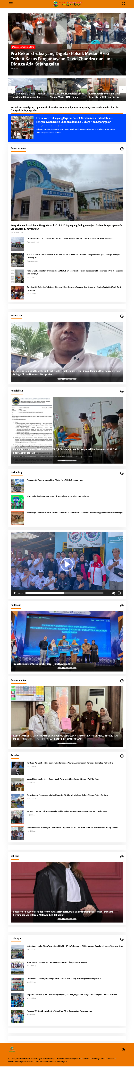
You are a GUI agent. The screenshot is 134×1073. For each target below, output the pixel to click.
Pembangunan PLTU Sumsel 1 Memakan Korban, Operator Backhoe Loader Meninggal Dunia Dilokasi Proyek (75, 513)
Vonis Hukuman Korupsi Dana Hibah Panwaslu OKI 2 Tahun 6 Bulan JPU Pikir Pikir (63, 779)
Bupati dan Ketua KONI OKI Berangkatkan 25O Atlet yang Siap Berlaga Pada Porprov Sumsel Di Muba (72, 995)
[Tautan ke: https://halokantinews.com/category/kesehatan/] (122, 316)
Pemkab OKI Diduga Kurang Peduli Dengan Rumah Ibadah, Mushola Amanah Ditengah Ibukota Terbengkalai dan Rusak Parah (63, 913)
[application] (67, 564)
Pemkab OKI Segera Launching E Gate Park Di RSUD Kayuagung (55, 480)
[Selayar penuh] (119, 593)
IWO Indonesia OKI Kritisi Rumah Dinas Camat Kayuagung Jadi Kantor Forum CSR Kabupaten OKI (70, 238)
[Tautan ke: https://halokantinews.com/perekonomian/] (122, 681)
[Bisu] (114, 593)
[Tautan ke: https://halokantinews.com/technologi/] (122, 473)
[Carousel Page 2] (63, 379)
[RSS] (124, 1049)
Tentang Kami (98, 1059)
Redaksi (110, 1059)
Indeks (86, 1059)
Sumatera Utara (27, 47)
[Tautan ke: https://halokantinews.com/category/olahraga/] (122, 939)
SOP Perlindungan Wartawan (20, 1062)
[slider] (64, 593)
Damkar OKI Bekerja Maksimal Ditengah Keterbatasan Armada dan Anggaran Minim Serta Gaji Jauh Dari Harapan (74, 288)
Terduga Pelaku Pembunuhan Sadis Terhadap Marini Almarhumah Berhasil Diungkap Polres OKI (70, 763)
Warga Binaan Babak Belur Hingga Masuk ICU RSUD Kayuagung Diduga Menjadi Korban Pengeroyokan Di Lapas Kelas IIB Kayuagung (66, 227)
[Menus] (10, 4)
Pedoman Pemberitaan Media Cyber (51, 1062)
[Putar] (15, 593)
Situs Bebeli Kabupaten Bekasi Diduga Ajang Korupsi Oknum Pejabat (58, 496)
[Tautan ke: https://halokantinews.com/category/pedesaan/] (122, 606)
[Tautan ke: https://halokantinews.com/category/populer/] (122, 756)
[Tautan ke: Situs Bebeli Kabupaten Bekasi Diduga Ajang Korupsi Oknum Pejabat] (17, 502)
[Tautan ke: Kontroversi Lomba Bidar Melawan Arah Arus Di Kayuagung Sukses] (17, 968)
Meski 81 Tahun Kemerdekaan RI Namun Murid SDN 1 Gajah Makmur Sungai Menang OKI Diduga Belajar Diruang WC (27, 95)
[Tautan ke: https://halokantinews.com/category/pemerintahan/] (122, 149)
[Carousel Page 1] (59, 379)
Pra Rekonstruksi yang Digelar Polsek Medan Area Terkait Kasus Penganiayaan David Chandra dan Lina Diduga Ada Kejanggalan (62, 58)
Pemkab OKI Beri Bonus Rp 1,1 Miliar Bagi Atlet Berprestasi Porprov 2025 (59, 1011)
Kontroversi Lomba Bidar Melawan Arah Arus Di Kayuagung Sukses (57, 962)
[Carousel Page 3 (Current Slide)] (67, 379)
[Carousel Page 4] (71, 379)
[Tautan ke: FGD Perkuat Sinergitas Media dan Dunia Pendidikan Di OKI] (67, 430)
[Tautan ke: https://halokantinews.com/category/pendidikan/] (122, 391)
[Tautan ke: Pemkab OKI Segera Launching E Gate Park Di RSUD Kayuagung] (17, 486)
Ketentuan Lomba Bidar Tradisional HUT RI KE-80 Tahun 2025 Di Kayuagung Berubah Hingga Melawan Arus (75, 946)
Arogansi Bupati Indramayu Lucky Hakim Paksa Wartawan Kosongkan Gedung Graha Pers (67, 811)
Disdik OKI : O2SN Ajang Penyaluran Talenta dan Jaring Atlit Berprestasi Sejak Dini (64, 979)
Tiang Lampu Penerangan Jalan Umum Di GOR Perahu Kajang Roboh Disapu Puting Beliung (67, 795)
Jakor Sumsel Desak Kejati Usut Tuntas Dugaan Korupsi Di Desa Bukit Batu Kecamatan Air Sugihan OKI (72, 828)
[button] (67, 564)
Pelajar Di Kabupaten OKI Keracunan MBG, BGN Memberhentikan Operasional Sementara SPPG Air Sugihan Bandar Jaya (105, 95)
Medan (15, 47)
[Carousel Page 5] (74, 379)
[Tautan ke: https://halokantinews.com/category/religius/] (122, 857)
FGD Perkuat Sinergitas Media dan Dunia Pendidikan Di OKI (44, 453)
